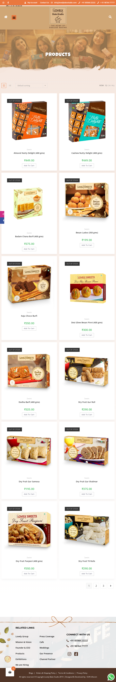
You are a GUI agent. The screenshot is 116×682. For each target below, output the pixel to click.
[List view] (10, 85)
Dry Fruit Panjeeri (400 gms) (29, 561)
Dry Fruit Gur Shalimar (87, 481)
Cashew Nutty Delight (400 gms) (86, 153)
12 (106, 85)
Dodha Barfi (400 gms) (29, 402)
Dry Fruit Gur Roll (86, 402)
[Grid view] (3, 85)
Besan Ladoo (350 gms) (87, 232)
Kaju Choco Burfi (29, 315)
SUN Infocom (92, 677)
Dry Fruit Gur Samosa (29, 481)
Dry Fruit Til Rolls (87, 561)
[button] (14, 17)
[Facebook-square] (76, 654)
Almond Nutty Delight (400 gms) (29, 153)
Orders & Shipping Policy (45, 673)
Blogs (31, 673)
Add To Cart (29, 166)
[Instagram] (3, 3)
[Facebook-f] (8, 3)
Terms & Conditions (66, 673)
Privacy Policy (82, 673)
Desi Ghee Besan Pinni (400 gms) (86, 322)
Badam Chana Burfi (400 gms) (29, 236)
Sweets (29, 149)
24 (109, 85)
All (113, 85)
